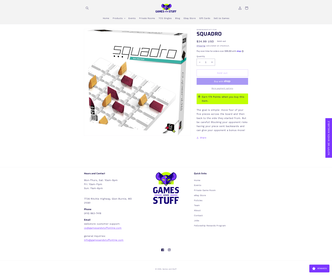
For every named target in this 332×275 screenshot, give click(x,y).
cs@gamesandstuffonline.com (103, 228)
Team (197, 205)
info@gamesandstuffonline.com (104, 240)
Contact (198, 215)
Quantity (201, 56)
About (197, 210)
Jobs (196, 220)
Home (197, 180)
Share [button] (203, 137)
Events (197, 185)
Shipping (201, 46)
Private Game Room (205, 190)
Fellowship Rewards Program (210, 225)
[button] (87, 8)
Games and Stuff (169, 269)
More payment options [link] (222, 88)
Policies (198, 200)
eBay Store (200, 195)
